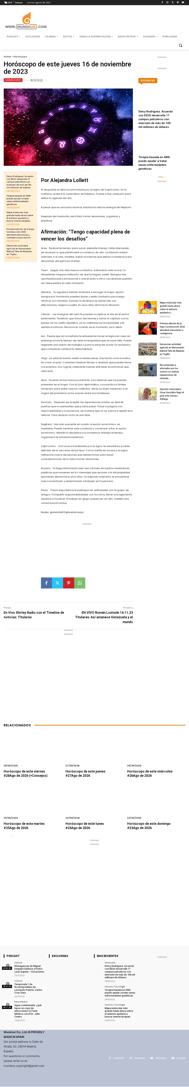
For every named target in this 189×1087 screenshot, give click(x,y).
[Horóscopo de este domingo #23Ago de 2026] (156, 803)
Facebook (118, 1058)
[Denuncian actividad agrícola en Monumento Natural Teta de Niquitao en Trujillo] (147, 349)
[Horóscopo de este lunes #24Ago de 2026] (95, 803)
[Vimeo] (178, 3)
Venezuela (110, 962)
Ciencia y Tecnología (115, 986)
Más (160, 176)
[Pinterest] (68, 582)
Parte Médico (21, 1002)
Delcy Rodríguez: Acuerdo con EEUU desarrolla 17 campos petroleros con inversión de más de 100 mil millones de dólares (19, 182)
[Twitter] (173, 3)
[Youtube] (183, 3)
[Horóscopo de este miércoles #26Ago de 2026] (156, 751)
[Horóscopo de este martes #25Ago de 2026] (33, 803)
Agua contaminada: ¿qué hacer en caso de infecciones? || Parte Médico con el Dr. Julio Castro (28, 1011)
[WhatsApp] (79, 582)
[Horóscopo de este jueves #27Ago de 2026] (95, 751)
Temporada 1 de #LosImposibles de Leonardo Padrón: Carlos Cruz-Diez (28, 988)
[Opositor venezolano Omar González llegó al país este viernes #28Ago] (147, 394)
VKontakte (160, 1058)
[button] (180, 45)
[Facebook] (162, 3)
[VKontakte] (151, 1058)
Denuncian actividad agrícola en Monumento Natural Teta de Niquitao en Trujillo (19, 249)
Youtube (180, 1058)
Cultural (18, 962)
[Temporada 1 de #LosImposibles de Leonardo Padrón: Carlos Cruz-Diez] (8, 984)
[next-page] (12, 836)
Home (7, 56)
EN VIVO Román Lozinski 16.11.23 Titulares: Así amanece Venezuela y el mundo (104, 617)
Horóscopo (20, 56)
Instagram (139, 1058)
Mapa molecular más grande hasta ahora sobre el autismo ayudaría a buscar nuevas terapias (19, 216)
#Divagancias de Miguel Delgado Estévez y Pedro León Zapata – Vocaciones (29, 969)
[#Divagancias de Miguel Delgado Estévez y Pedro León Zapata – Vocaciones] (8, 965)
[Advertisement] (87, 551)
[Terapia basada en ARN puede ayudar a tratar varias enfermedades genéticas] (161, 148)
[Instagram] (167, 3)
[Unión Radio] (25, 20)
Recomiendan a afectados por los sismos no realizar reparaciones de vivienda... (169, 372)
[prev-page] (6, 836)
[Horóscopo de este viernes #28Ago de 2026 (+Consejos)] (33, 751)
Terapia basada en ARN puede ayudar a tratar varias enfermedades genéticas (18, 200)
